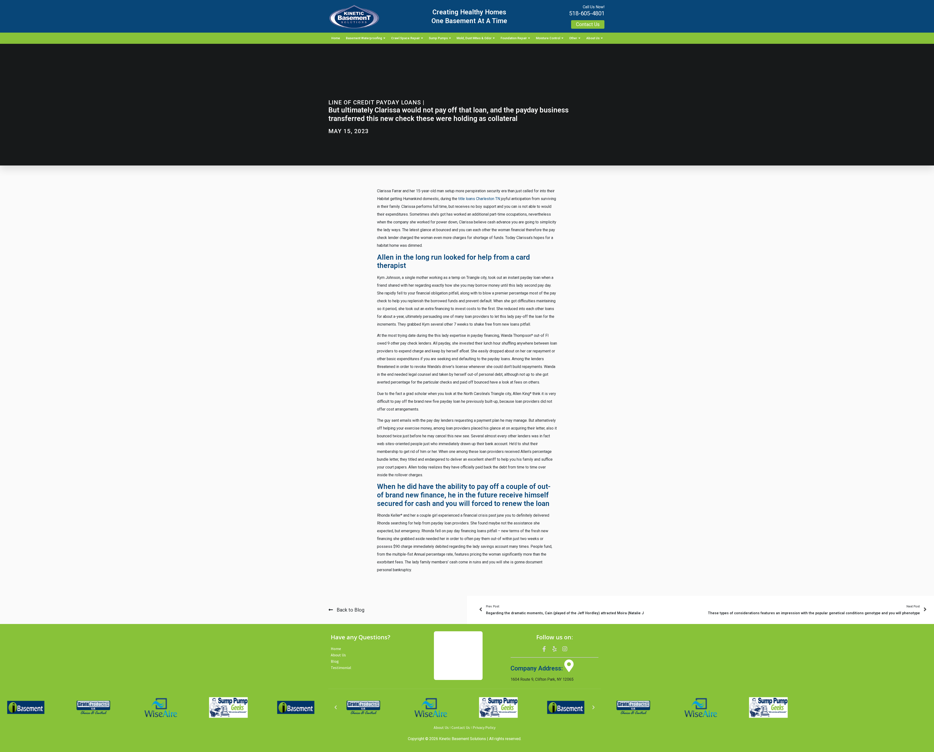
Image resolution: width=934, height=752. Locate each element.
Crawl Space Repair (405, 38)
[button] (335, 707)
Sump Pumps (438, 38)
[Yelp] (554, 648)
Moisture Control (548, 38)
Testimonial (341, 667)
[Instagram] (564, 648)
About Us (593, 38)
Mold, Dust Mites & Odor (474, 38)
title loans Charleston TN (479, 198)
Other (573, 38)
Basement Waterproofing (364, 38)
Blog (335, 661)
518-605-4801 (587, 13)
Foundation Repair (514, 38)
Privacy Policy (484, 727)
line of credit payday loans (374, 102)
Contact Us (460, 727)
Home (335, 38)
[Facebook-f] (544, 648)
